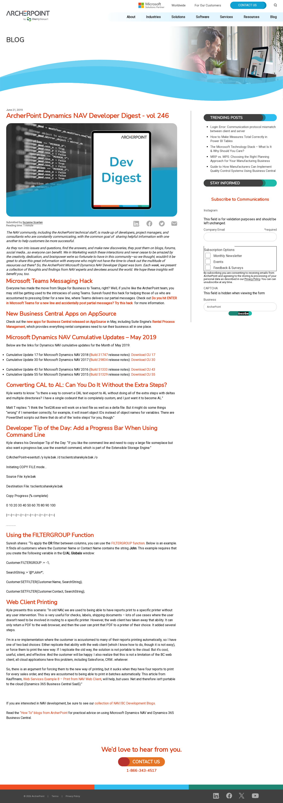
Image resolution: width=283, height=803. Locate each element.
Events (218, 262)
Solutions (178, 17)
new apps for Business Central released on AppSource (66, 322)
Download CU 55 (143, 374)
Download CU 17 (143, 355)
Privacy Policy (252, 279)
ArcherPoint (28, 13)
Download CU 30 (143, 360)
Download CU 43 (143, 369)
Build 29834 (99, 360)
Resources (251, 17)
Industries (153, 17)
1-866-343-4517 (142, 770)
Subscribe (242, 313)
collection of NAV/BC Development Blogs (125, 703)
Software (202, 17)
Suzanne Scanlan (33, 222)
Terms (55, 796)
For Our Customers (208, 5)
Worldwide (179, 5)
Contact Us (247, 5)
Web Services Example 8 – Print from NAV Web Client (62, 679)
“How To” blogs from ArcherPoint (44, 713)
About (131, 17)
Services (226, 17)
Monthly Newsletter (227, 256)
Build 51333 (99, 369)
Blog (273, 17)
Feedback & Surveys (228, 268)
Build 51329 (99, 374)
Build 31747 (99, 355)
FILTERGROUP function (128, 543)
